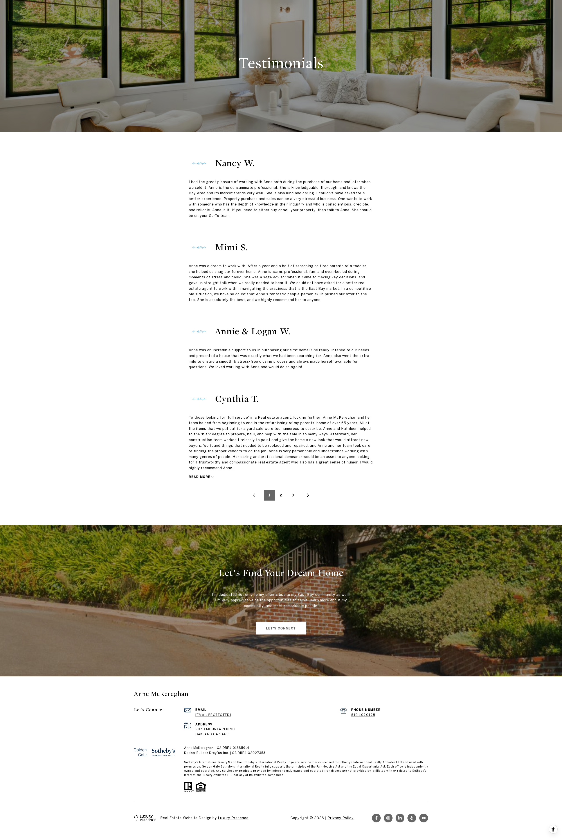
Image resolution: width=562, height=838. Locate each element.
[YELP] (411, 818)
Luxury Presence (233, 818)
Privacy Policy (341, 818)
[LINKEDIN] (400, 818)
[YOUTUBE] (423, 818)
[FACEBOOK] (376, 818)
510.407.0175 (363, 715)
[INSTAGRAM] (388, 818)
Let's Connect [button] (281, 628)
